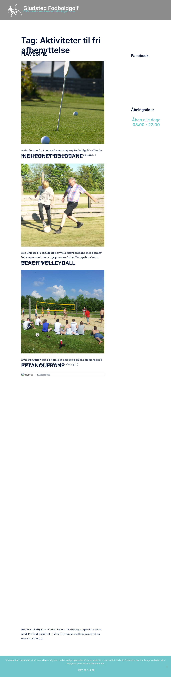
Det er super (86, 670)
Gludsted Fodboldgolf (51, 8)
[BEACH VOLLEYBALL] (62, 311)
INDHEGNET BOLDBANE (52, 156)
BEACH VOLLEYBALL (48, 263)
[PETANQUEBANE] (62, 497)
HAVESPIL (34, 53)
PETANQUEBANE (42, 365)
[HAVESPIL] (62, 102)
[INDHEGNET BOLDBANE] (62, 204)
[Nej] (166, 666)
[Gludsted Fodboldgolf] (15, 10)
